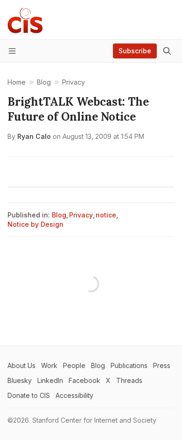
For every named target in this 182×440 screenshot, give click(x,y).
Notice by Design (35, 224)
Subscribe (135, 51)
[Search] (167, 50)
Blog (59, 215)
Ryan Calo (34, 136)
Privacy (81, 215)
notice (106, 215)
